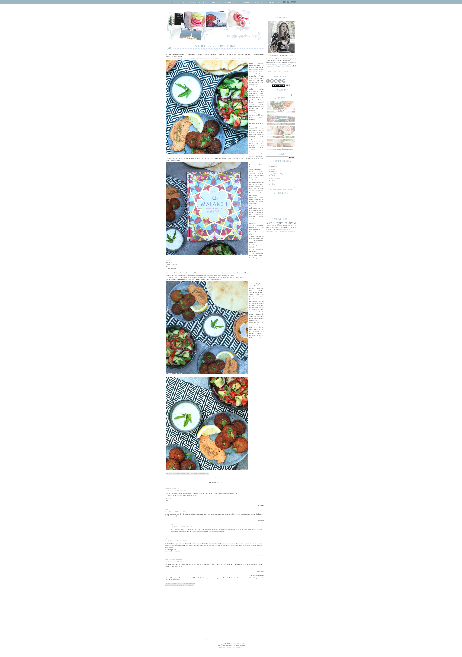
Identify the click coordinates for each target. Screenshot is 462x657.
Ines (166, 509)
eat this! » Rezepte (274, 178)
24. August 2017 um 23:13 (176, 541)
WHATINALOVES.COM (238, 644)
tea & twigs (272, 169)
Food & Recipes (208, 2)
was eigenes (272, 183)
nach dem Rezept (255, 299)
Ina (172, 524)
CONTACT (270, 71)
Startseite (215, 640)
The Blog (193, 2)
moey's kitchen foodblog (276, 174)
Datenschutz (273, 2)
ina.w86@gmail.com (285, 229)
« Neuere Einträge (202, 640)
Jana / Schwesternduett (174, 559)
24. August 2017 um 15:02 (176, 490)
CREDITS (275, 231)
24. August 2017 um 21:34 (176, 511)
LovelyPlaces (243, 2)
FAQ (275, 71)
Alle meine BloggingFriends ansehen (281, 190)
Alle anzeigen (293, 187)
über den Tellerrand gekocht (227, 50)
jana (166, 539)
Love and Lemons (274, 165)
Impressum (258, 2)
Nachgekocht (211, 50)
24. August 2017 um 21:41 (182, 526)
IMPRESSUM (283, 231)
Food (204, 50)
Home (170, 2)
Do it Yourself (226, 2)
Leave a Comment (215, 478)
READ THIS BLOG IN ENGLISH (286, 71)
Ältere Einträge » (227, 640)
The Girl (181, 2)
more (291, 55)
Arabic (199, 50)
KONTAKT (270, 231)
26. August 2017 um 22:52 (176, 561)
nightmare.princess (172, 488)
